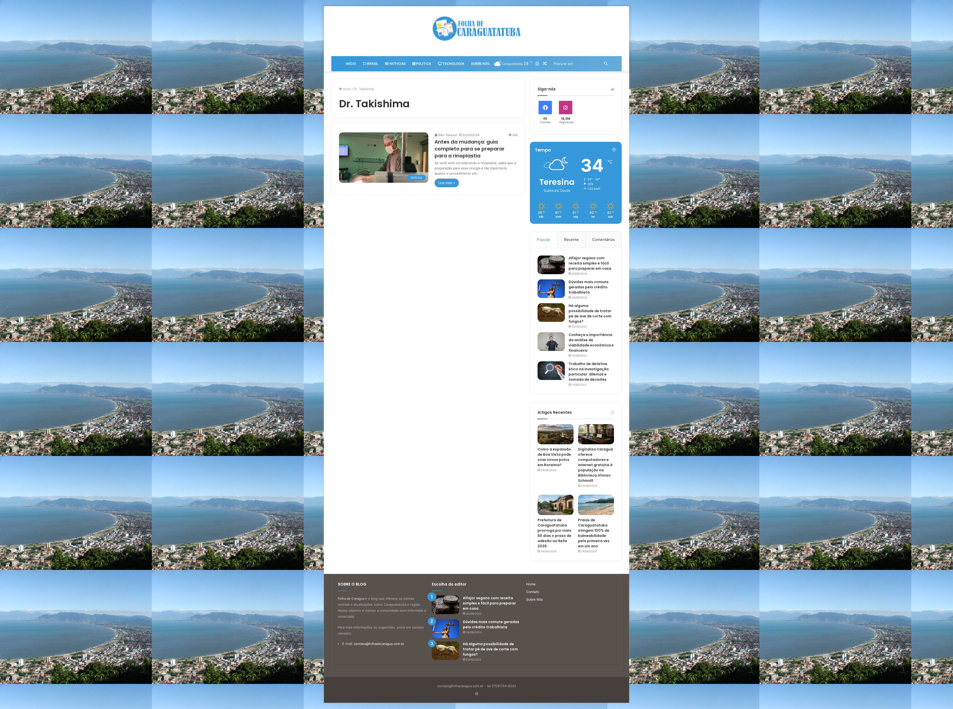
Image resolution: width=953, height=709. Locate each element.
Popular (543, 239)
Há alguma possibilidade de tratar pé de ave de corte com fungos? (590, 313)
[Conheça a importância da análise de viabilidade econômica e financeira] (551, 341)
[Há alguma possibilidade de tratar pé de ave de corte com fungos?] (551, 312)
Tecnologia (453, 64)
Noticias (397, 64)
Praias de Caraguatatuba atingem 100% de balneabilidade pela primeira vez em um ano (594, 533)
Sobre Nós (480, 64)
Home (531, 584)
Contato (532, 592)
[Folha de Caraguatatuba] (476, 28)
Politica (423, 64)
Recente (571, 239)
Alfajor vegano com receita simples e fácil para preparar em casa (590, 263)
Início (351, 64)
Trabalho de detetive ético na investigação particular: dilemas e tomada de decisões (589, 371)
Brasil (372, 64)
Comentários (603, 239)
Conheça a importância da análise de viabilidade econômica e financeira (591, 342)
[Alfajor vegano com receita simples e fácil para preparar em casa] (551, 265)
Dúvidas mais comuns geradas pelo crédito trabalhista (589, 287)
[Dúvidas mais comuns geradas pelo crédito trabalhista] (551, 288)
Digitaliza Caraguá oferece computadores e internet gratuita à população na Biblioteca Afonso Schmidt (595, 465)
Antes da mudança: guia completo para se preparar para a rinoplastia (470, 148)
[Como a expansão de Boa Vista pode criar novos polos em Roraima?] (556, 434)
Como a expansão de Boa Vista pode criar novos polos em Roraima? (554, 457)
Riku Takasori (447, 135)
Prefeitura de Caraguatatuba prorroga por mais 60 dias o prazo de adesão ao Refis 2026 (554, 533)
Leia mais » (446, 183)
